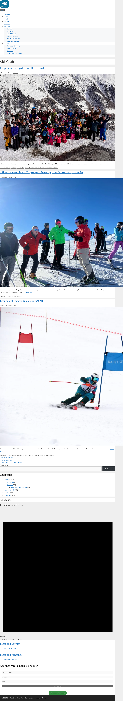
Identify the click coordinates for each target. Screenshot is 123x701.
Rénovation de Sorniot (19, 487)
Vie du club (20, 168)
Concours (20, 455)
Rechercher (4, 465)
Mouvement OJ (5, 168)
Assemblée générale (13, 38)
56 (15, 462)
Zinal (39, 168)
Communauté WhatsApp (14, 53)
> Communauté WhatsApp (57, 693)
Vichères (35, 455)
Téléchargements (12, 36)
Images (9, 29)
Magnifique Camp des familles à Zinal (22, 68)
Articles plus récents (7, 460)
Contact (6, 43)
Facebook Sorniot (10, 644)
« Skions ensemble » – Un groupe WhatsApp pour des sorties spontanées (41, 172)
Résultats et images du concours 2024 (21, 301)
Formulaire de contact (13, 46)
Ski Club (13, 168)
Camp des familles (31, 168)
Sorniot (6, 21)
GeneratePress (41, 698)
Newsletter (10, 31)
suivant (19, 462)
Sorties (28, 455)
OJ (25, 455)
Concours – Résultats (13, 41)
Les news (7, 14)
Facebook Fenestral (11, 655)
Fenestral (7, 24)
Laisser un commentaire (49, 168)
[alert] (57, 574)
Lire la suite (106, 164)
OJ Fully (6, 19)
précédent (4, 462)
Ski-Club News (11, 34)
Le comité (10, 51)
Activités (7, 16)
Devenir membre (12, 48)
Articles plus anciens (7, 458)
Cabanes (7, 479)
